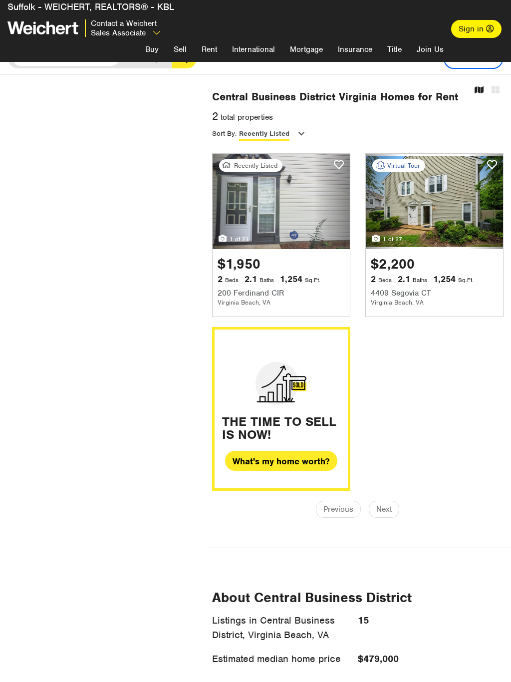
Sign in (472, 29)
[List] (496, 90)
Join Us (430, 49)
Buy (152, 49)
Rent (209, 49)
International (253, 49)
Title (394, 49)
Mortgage (306, 49)
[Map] (479, 90)
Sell (180, 49)
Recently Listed (264, 133)
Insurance (355, 49)
